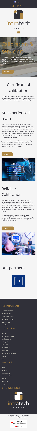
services (4, 379)
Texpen (4, 359)
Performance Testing (8, 319)
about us (7, 154)
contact (4, 384)
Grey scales (5, 345)
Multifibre (5, 350)
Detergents (5, 342)
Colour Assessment (7, 311)
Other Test (5, 325)
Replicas (4, 356)
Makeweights (6, 347)
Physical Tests (6, 322)
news (3, 367)
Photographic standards (9, 353)
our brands (5, 381)
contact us (7, 72)
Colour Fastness (6, 313)
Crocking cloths (6, 339)
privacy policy (6, 373)
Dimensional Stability (8, 316)
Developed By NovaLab (18, 417)
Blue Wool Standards (8, 336)
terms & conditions (7, 376)
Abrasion (4, 333)
